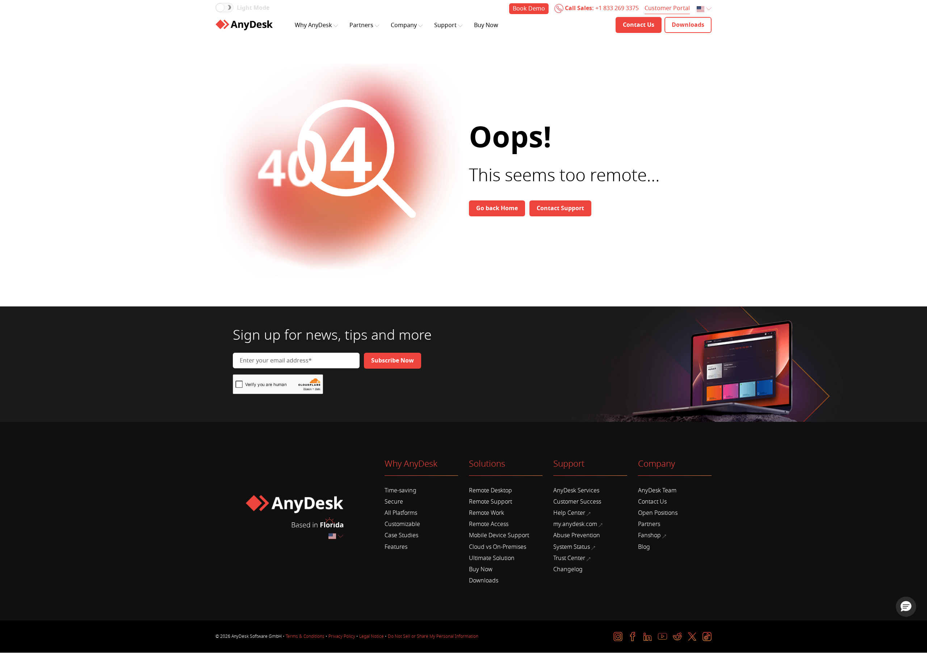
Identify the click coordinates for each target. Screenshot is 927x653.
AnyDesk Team (657, 490)
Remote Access (488, 524)
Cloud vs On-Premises (497, 547)
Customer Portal (667, 8)
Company (404, 25)
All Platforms (401, 513)
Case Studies (401, 535)
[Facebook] (632, 636)
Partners (361, 25)
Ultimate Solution (492, 558)
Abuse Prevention (576, 535)
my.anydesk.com (575, 524)
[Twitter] (692, 636)
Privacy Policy (341, 636)
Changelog (568, 569)
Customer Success (577, 501)
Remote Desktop (490, 490)
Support (445, 25)
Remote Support (490, 501)
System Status (571, 547)
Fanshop (649, 535)
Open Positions (658, 513)
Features (396, 547)
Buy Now (486, 25)
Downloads (483, 580)
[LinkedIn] (647, 636)
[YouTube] (662, 636)
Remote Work (486, 513)
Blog (644, 547)
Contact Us (652, 501)
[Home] (244, 25)
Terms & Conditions (305, 636)
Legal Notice (371, 636)
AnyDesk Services (576, 490)
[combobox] (705, 9)
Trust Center (569, 558)
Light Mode (253, 8)
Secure (394, 501)
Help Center (569, 513)
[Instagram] (617, 636)
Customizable (402, 524)
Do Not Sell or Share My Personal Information (433, 636)
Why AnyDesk (313, 25)
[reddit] (677, 636)
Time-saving (400, 490)
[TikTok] (707, 636)
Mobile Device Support (499, 535)
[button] (906, 607)
